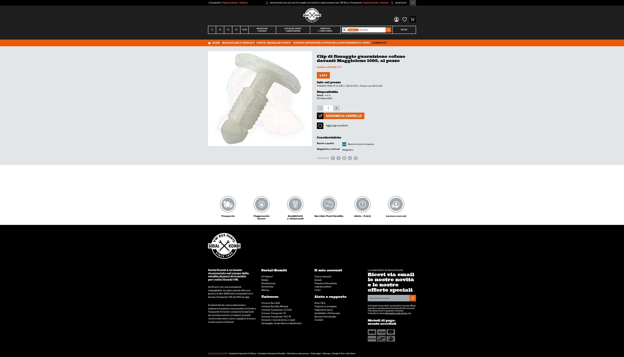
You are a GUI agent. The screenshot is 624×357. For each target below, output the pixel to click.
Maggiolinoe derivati (262, 29)
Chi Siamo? (267, 276)
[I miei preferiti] (404, 19)
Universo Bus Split (270, 303)
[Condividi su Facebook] (333, 158)
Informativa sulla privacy (396, 313)
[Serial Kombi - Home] (312, 15)
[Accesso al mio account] (396, 19)
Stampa (265, 290)
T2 (220, 30)
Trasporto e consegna (325, 306)
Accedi (317, 280)
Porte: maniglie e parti (274, 42)
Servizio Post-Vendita (325, 316)
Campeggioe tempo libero (325, 29)
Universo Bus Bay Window (274, 306)
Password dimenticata (325, 283)
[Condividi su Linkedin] (350, 158)
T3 (228, 30)
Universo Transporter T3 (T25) (276, 309)
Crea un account (322, 276)
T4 (236, 30)
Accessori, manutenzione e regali (278, 320)
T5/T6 (244, 30)
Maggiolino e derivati (238, 42)
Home (216, 42)
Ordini (317, 290)
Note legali (316, 353)
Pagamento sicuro (323, 309)
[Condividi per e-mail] (356, 158)
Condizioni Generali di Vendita (271, 353)
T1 (212, 30)
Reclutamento (268, 283)
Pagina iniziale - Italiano (226, 2)
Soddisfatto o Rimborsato (327, 313)
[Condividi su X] (339, 158)
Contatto (318, 320)
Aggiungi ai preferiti (337, 125)
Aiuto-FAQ (319, 303)
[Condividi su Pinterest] (344, 158)
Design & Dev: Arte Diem (343, 353)
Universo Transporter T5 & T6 (276, 316)
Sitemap (326, 353)
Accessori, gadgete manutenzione (293, 29)
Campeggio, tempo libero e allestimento (281, 323)
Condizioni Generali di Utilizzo (242, 353)
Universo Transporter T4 (273, 313)
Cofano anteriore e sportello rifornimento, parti (331, 42)
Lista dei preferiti (322, 286)
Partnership (267, 286)
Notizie (404, 30)
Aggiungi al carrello (344, 116)
